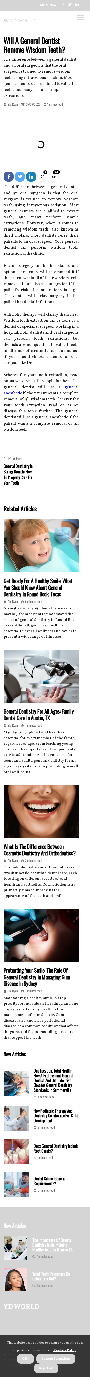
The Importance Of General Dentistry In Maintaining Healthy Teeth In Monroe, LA (52, 1245)
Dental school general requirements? (50, 1181)
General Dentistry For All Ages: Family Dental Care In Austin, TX (39, 714)
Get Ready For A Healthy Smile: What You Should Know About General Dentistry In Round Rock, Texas (38, 587)
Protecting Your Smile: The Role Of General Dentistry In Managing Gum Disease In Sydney (37, 976)
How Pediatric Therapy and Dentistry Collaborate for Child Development (56, 1115)
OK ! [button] (25, 1359)
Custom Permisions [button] (56, 1359)
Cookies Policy (64, 1350)
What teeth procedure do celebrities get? (51, 1276)
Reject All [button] (46, 1368)
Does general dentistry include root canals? (56, 1148)
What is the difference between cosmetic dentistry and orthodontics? (40, 849)
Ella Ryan (13, 104)
